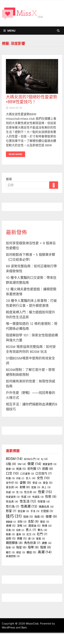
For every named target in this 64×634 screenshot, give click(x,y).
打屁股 (47, 511)
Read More (15, 154)
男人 (31, 530)
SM (22, 464)
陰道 (45, 547)
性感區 (38, 496)
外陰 (20, 478)
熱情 (47, 525)
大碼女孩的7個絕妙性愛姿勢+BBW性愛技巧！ (31, 99)
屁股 (35, 487)
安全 (48, 482)
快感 (10, 492)
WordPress (8, 627)
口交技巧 (43, 473)
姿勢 (25, 483)
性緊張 (44, 501)
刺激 (21, 468)
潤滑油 (34, 525)
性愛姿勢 (13, 496)
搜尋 (9, 179)
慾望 (11, 511)
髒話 (31, 552)
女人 (30, 478)
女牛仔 (12, 482)
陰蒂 (33, 547)
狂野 (20, 530)
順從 (20, 552)
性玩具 (12, 501)
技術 (28, 516)
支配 (33, 521)
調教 (47, 543)
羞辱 (20, 534)
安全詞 (12, 487)
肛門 (42, 534)
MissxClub (32, 623)
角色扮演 (32, 543)
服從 (44, 521)
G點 (11, 464)
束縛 (11, 525)
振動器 (11, 521)
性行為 (12, 506)
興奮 (22, 538)
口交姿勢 (27, 473)
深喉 (22, 525)
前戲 (47, 468)
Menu (11, 30)
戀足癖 (23, 511)
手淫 (35, 511)
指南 (39, 516)
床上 (46, 487)
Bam (24, 627)
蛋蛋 (40, 538)
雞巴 (10, 552)
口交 (12, 473)
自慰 (11, 538)
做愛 (34, 464)
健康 (10, 468)
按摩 (51, 516)
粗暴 (10, 534)
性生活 (28, 501)
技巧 (14, 516)
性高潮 (29, 506)
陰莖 (21, 547)
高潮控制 (13, 556)
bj (44, 459)
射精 (25, 487)
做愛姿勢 (49, 464)
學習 (36, 482)
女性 (43, 478)
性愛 (45, 492)
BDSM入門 (32, 459)
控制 (22, 521)
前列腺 (34, 468)
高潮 (45, 552)
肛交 (31, 534)
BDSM (14, 459)
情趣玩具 (46, 506)
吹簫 (10, 478)
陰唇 (10, 547)
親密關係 (14, 543)
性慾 (50, 497)
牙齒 (10, 530)
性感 (26, 496)
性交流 (30, 492)
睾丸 (42, 530)
